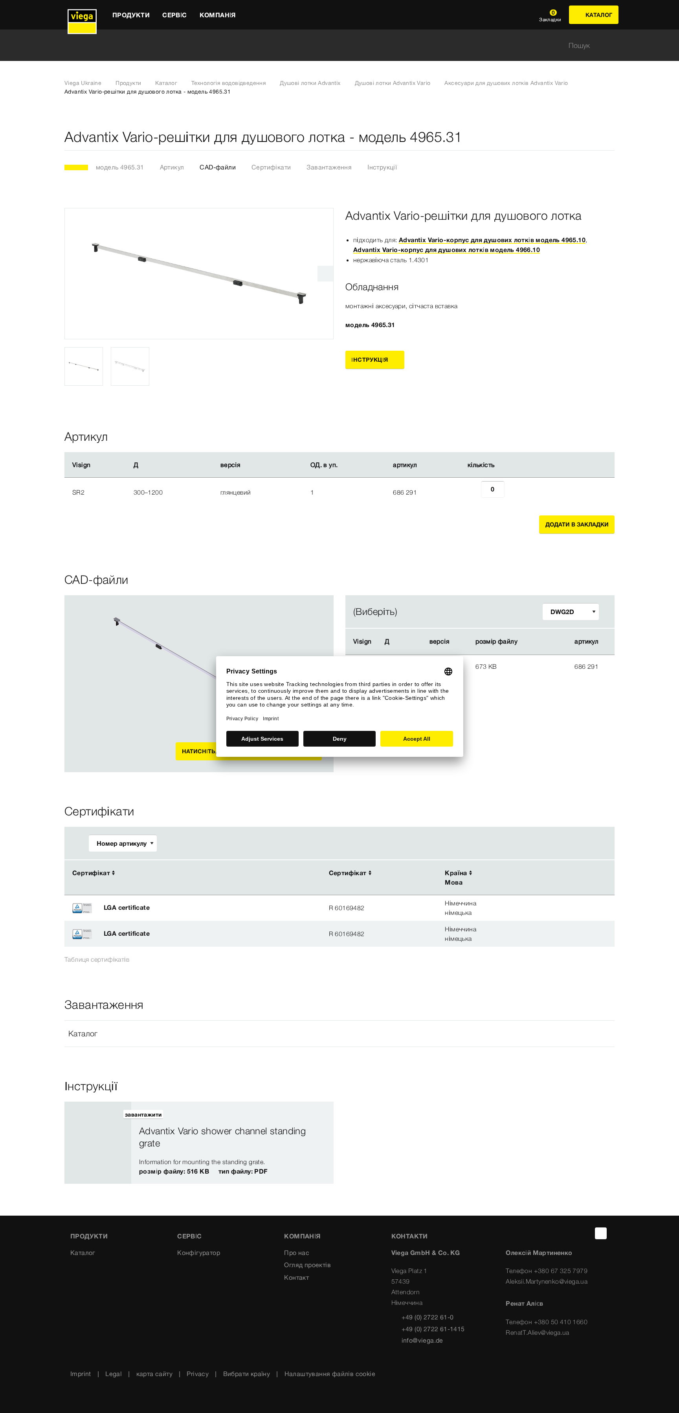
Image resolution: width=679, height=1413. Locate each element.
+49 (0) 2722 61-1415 (433, 1329)
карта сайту (154, 1374)
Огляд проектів (307, 1265)
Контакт (296, 1277)
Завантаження (329, 167)
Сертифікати (271, 167)
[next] (325, 273)
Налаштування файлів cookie (329, 1374)
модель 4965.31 (120, 167)
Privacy (198, 1374)
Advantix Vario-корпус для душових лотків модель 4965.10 (492, 240)
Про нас (296, 1253)
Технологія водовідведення (228, 82)
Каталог (166, 82)
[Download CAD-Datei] (540, 642)
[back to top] (601, 1233)
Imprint (80, 1374)
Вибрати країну (246, 1374)
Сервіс (189, 1236)
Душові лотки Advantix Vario (393, 82)
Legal (113, 1374)
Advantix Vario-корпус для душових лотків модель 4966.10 (446, 250)
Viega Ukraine (82, 82)
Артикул (172, 167)
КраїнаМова (456, 877)
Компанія (302, 1236)
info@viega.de (422, 1340)
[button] (339, 1034)
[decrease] (472, 492)
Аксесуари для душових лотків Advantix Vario (506, 82)
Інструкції (382, 167)
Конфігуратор (198, 1253)
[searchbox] (332, 45)
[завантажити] (541, 666)
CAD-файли (218, 167)
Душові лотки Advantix (310, 82)
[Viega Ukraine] (82, 14)
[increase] (513, 492)
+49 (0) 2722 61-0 (428, 1317)
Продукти (128, 82)
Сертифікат (91, 873)
